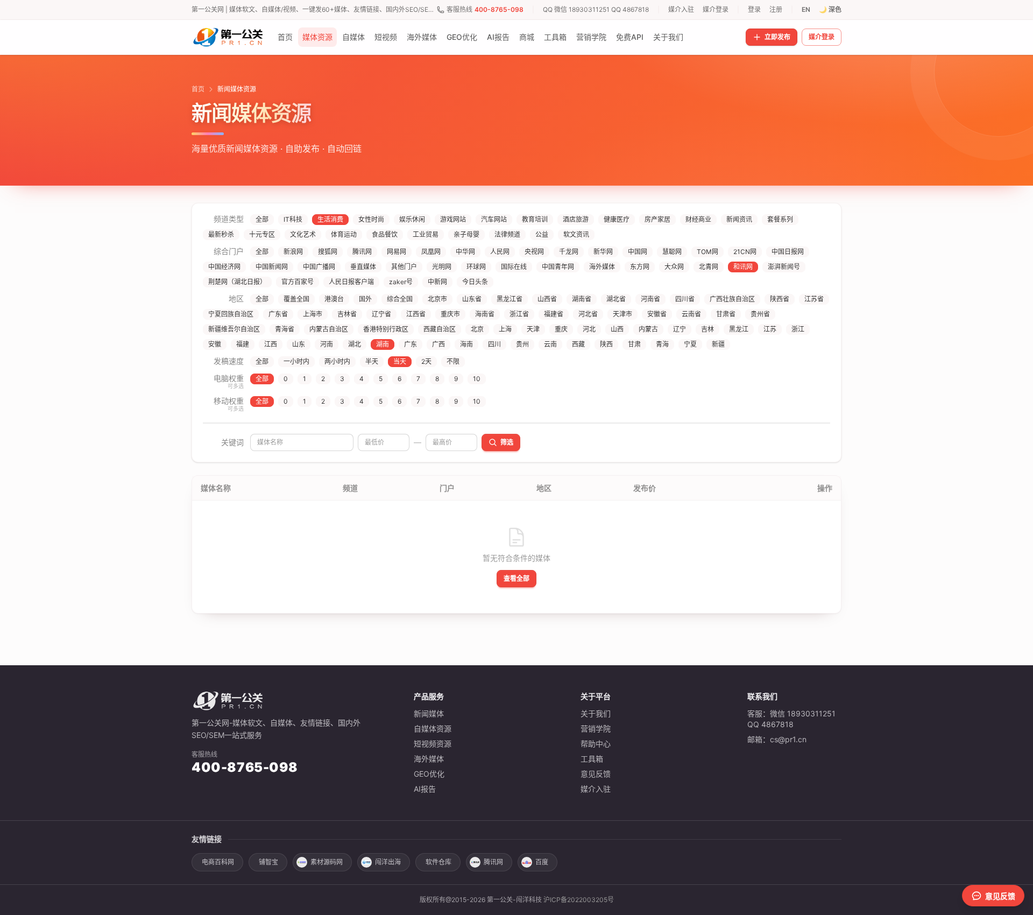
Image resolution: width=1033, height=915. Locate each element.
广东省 (278, 314)
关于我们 (668, 36)
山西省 (547, 299)
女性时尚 (371, 219)
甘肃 (634, 344)
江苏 (769, 329)
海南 (466, 344)
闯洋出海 (388, 862)
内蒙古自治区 (328, 329)
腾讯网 (362, 252)
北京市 (437, 299)
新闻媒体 (429, 713)
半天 (371, 361)
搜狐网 (327, 252)
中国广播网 (319, 267)
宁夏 (690, 344)
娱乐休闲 (412, 219)
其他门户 (404, 267)
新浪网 (293, 252)
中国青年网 (558, 267)
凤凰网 (431, 252)
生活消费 (330, 219)
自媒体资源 (432, 728)
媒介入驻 (681, 9)
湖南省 (581, 299)
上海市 (312, 314)
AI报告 (498, 36)
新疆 (718, 344)
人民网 (500, 252)
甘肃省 (725, 314)
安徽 (214, 344)
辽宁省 (381, 314)
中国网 (637, 252)
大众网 (674, 267)
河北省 (588, 314)
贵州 (522, 344)
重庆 (561, 329)
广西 (438, 344)
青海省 (284, 329)
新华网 (603, 252)
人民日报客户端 (351, 282)
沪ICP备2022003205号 (578, 900)
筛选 (506, 442)
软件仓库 (438, 862)
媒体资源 (317, 36)
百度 (541, 862)
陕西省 (779, 299)
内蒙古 (648, 329)
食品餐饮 (385, 234)
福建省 (553, 314)
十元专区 (262, 234)
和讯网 (743, 267)
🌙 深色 (830, 9)
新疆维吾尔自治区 (234, 329)
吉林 (707, 329)
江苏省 (814, 299)
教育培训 (535, 219)
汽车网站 (494, 219)
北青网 (708, 267)
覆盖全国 (296, 299)
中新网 (437, 282)
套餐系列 (780, 219)
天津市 (622, 314)
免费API (629, 36)
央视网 (534, 252)
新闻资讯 (739, 219)
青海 (662, 344)
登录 (754, 9)
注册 (775, 9)
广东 (410, 344)
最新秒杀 (221, 234)
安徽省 (657, 314)
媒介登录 (715, 9)
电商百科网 (218, 862)
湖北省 (616, 299)
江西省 (416, 314)
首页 (285, 36)
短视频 (385, 36)
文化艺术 (303, 234)
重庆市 (450, 314)
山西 (617, 329)
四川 (494, 344)
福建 (242, 344)
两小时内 (337, 361)
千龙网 (568, 252)
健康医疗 (616, 219)
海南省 (484, 314)
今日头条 (475, 282)
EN (806, 9)
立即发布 (777, 37)
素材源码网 (326, 862)
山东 (298, 344)
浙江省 (519, 314)
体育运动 (344, 234)
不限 (453, 361)
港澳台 (334, 299)
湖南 (382, 344)
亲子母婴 (466, 234)
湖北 (354, 344)
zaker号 (401, 282)
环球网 (476, 267)
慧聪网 (672, 252)
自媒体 (353, 36)
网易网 (396, 252)
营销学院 (591, 36)
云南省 (691, 314)
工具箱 (555, 36)
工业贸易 (425, 234)
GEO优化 (462, 36)
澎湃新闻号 (784, 267)
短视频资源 (432, 743)
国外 (365, 299)
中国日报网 (788, 252)
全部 (262, 219)
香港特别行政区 (385, 329)
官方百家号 (297, 282)
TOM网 (707, 252)
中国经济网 (224, 267)
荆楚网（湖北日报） (237, 282)
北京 (477, 329)
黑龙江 (738, 329)
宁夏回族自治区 (230, 314)
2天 (426, 361)
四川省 (685, 299)
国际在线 (514, 267)
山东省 (472, 299)
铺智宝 (268, 862)
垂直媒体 (363, 267)
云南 (550, 344)
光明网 (441, 267)
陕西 (606, 344)
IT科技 (293, 219)
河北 (589, 329)
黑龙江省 (509, 299)
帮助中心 (596, 743)
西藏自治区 (439, 329)
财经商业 (698, 219)
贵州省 (760, 314)
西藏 (578, 344)
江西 (270, 344)
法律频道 (507, 234)
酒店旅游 (576, 219)
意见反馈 (596, 773)
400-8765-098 (499, 9)
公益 (541, 234)
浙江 (797, 329)
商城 (526, 36)
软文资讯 (576, 234)
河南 (326, 344)
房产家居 (657, 219)
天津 (533, 329)
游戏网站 (453, 219)
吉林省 (347, 314)
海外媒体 (422, 36)
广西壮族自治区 (732, 299)
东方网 (639, 267)
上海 (505, 329)
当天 (399, 361)
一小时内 (296, 361)
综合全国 (400, 299)
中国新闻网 (272, 267)
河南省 (650, 299)
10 (476, 379)
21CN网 (744, 252)
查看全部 (516, 578)
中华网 (465, 252)
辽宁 (679, 329)
